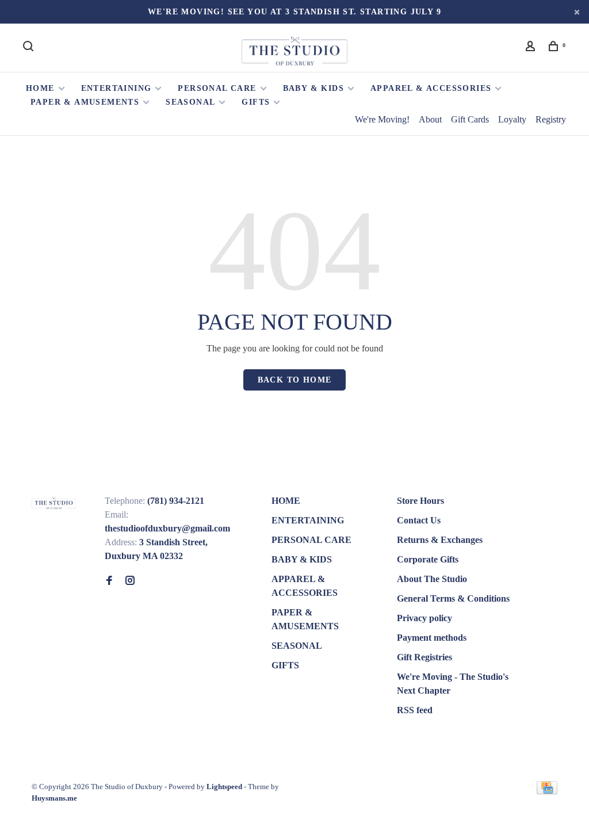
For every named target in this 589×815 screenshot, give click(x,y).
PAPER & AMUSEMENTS (84, 102)
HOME (40, 88)
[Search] (30, 48)
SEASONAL (190, 102)
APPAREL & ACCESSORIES (430, 88)
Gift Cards (470, 119)
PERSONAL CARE (217, 88)
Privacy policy (424, 618)
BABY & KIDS (313, 88)
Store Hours (420, 501)
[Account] (532, 48)
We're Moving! (382, 119)
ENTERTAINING (116, 88)
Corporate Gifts (427, 559)
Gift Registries (424, 657)
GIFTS (256, 102)
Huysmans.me (54, 798)
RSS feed (415, 710)
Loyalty (512, 119)
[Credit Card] (547, 791)
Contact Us (419, 520)
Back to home (295, 380)
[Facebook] (109, 581)
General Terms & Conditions (453, 598)
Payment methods (431, 637)
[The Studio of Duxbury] (54, 502)
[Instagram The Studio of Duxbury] (130, 581)
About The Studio (432, 579)
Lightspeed (224, 786)
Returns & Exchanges (440, 540)
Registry (551, 119)
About (430, 119)
